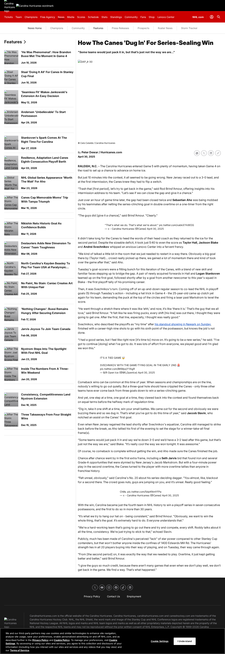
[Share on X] (204, 153)
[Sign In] (212, 17)
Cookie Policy (62, 640)
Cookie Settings (160, 641)
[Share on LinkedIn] (211, 153)
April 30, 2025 (155, 228)
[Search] (219, 17)
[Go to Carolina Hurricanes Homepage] (35, 6)
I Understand (184, 641)
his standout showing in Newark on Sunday (183, 324)
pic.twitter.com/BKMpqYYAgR (117, 368)
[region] (112, 641)
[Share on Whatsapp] (197, 153)
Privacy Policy (40, 640)
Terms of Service (19, 650)
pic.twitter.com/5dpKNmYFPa (144, 491)
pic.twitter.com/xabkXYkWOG (176, 225)
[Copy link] (218, 153)
